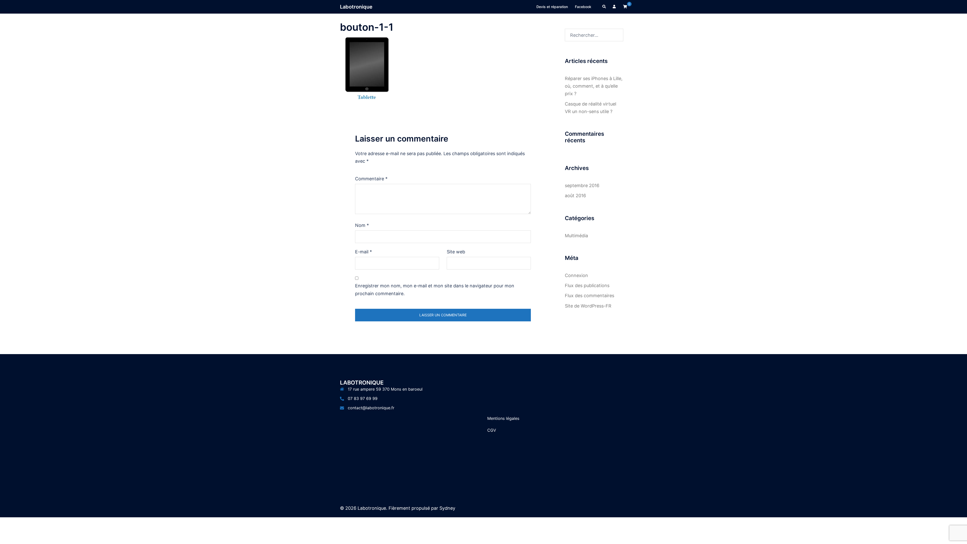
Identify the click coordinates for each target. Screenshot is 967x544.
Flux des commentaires (589, 295)
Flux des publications (587, 285)
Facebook (583, 7)
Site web (456, 251)
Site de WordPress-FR (588, 306)
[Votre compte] (615, 7)
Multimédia (576, 235)
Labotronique (356, 7)
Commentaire (371, 178)
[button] (604, 7)
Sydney (447, 508)
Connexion (576, 275)
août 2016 (575, 195)
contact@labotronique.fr (371, 407)
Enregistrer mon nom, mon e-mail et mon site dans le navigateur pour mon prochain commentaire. (434, 289)
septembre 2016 (582, 185)
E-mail (363, 251)
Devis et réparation (552, 7)
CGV (491, 430)
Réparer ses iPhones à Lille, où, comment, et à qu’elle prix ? (594, 86)
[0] (625, 6)
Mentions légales (503, 418)
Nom (362, 225)
